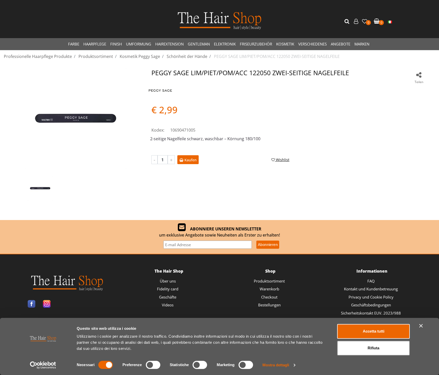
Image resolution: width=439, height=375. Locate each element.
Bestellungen (269, 304)
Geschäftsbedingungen (371, 304)
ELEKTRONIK (225, 43)
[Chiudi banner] (421, 325)
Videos (168, 304)
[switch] (153, 365)
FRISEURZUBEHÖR (256, 43)
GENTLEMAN (199, 43)
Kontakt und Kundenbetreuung (371, 288)
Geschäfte (167, 297)
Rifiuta (373, 348)
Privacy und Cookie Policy (371, 297)
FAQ (371, 281)
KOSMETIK (285, 43)
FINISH (116, 43)
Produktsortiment (269, 281)
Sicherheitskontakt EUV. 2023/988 (371, 313)
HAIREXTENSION (169, 43)
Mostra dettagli (275, 365)
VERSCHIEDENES (312, 43)
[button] (347, 21)
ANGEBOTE (340, 43)
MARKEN (361, 43)
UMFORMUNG (138, 43)
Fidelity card (167, 288)
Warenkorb (269, 288)
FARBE (73, 43)
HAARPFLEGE (94, 43)
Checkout (269, 297)
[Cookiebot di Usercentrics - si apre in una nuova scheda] (43, 365)
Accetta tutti (373, 331)
